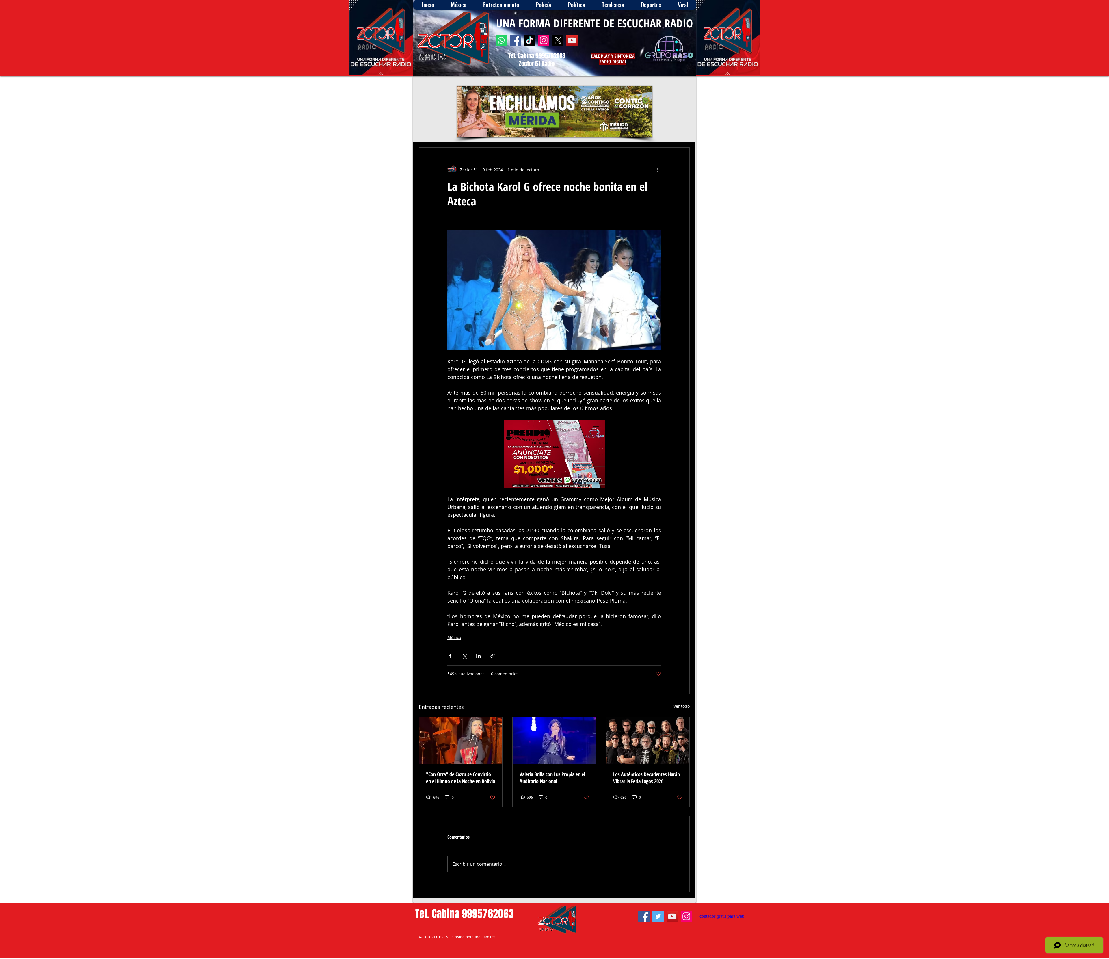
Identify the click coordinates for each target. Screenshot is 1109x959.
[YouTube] (572, 40)
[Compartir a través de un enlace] (492, 656)
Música (454, 637)
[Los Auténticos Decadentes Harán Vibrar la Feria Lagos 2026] (647, 740)
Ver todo (681, 706)
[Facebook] (515, 40)
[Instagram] (543, 40)
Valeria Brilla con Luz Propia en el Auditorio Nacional (552, 778)
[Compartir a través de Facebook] (450, 656)
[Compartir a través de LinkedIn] (478, 656)
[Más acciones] (657, 169)
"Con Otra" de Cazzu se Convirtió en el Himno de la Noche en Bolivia (460, 778)
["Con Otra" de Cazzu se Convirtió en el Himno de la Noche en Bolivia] (460, 740)
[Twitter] (658, 916)
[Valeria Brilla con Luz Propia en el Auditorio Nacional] (554, 740)
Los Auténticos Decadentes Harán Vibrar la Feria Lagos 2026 (646, 778)
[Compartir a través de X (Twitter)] (464, 656)
